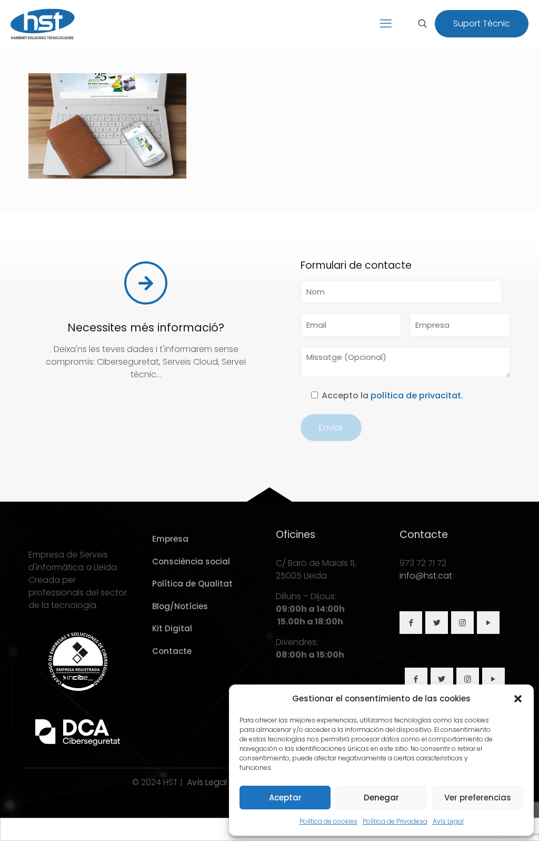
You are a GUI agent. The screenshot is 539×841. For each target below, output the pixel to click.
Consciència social (191, 561)
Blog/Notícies (180, 606)
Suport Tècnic (481, 23)
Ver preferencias (477, 797)
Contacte (172, 651)
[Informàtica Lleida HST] (43, 23)
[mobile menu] (386, 24)
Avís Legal (448, 821)
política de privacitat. (417, 395)
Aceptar (285, 797)
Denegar (381, 797)
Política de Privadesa (395, 821)
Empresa (170, 538)
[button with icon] (411, 622)
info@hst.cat (426, 576)
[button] (518, 698)
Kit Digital (172, 628)
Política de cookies (328, 821)
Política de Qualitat (192, 583)
